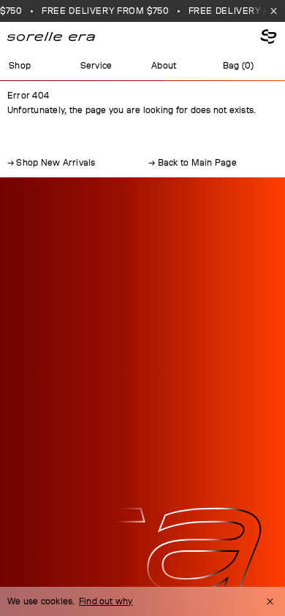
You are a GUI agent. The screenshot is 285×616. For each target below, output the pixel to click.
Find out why (106, 601)
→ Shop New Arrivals (51, 162)
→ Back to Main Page (192, 162)
